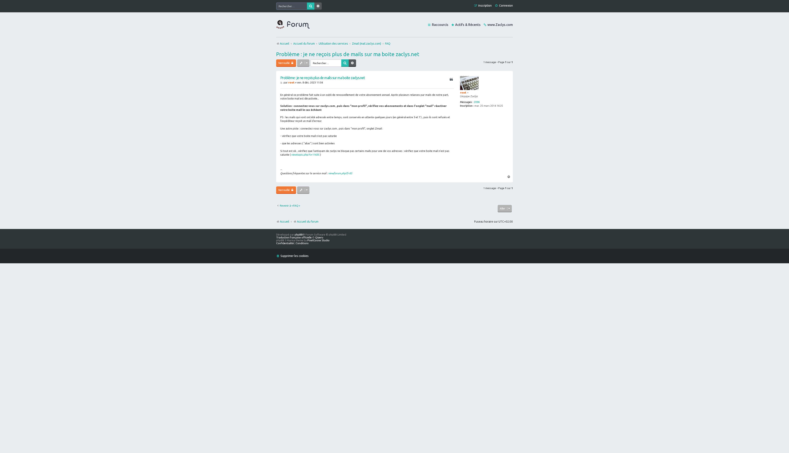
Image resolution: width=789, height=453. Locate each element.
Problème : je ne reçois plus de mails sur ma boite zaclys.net (347, 54)
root (463, 92)
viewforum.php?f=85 (340, 173)
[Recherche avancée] (318, 6)
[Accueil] (293, 24)
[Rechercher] (310, 6)
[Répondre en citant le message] (451, 79)
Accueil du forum (307, 221)
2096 (477, 102)
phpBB (299, 234)
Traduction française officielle (294, 237)
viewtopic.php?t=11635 (305, 154)
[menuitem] (504, 5)
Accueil (284, 221)
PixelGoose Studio (318, 240)
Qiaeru (319, 237)
